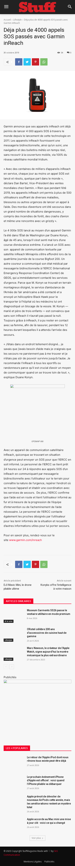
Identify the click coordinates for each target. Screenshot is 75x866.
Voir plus (36, 838)
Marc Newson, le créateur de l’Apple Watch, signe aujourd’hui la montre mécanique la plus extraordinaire (48, 652)
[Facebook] (18, 62)
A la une (8, 621)
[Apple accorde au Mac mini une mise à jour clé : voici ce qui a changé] (14, 825)
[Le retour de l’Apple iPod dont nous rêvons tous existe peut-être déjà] (14, 763)
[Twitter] (27, 62)
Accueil (7, 19)
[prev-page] (6, 666)
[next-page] (11, 666)
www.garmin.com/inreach (25, 540)
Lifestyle (17, 19)
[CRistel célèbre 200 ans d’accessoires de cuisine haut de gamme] (14, 635)
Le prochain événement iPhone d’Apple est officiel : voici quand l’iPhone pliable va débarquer (45, 780)
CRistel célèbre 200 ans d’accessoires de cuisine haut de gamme (46, 633)
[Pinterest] (35, 62)
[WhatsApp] (44, 62)
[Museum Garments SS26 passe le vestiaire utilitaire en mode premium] (14, 616)
